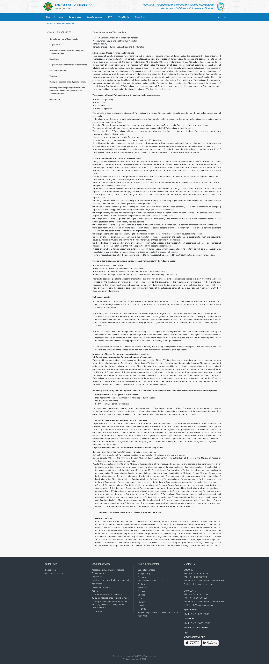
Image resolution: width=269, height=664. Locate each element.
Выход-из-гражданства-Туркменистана (67, 82)
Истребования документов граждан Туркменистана (66, 52)
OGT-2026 (142, 616)
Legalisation (54, 45)
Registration (54, 59)
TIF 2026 (142, 609)
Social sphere (144, 584)
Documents (54, 99)
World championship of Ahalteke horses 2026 (158, 612)
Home (49, 17)
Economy (142, 577)
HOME (49, 24)
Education (142, 591)
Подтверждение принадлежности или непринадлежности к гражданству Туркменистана (67, 90)
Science (141, 595)
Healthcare (143, 587)
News (60, 17)
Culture (141, 605)
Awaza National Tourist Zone (150, 580)
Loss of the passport (58, 70)
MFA (110, 17)
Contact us (140, 17)
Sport (140, 598)
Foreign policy (144, 573)
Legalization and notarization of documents (68, 65)
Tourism (141, 602)
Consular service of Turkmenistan (64, 39)
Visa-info (53, 76)
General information (146, 570)
